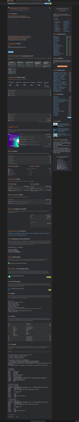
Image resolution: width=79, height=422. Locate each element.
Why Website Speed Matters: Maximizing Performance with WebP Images (63, 125)
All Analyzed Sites (34, 421)
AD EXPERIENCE (34, 0)
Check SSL (49, 277)
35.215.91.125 (55, 105)
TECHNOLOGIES (45, 0)
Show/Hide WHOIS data (59, 145)
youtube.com (66, 21)
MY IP (49, 0)
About (44, 421)
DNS (11, 316)
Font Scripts (11, 62)
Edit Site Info (10, 52)
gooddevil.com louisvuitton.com (59, 81)
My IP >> (69, 117)
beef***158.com (56, 40)
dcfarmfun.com (56, 39)
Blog (38, 421)
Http (11, 293)
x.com (56, 24)
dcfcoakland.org (56, 37)
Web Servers (20, 62)
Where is (17, 209)
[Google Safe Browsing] (8, 263)
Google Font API (13, 64)
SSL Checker (18, 269)
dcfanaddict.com (56, 52)
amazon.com (66, 24)
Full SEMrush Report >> (47, 146)
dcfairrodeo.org (56, 47)
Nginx (19, 64)
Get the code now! (62, 157)
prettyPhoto (47, 66)
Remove (57, 148)
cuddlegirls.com (56, 51)
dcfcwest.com (56, 48)
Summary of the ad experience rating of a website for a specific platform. (21, 181)
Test (50, 289)
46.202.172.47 (56, 103)
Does (19, 239)
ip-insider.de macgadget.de (59, 77)
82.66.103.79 (55, 96)
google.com (57, 21)
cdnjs (11, 70)
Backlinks (12, 151)
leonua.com (41, 233)
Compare (47, 3)
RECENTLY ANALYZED (24, 0)
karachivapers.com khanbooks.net (60, 84)
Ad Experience (14, 179)
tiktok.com (57, 25)
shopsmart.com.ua (25, 233)
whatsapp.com (67, 31)
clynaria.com (55, 36)
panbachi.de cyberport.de (58, 88)
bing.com (57, 26)
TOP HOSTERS (29, 0)
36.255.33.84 (55, 115)
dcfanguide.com (56, 49)
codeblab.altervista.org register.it (60, 73)
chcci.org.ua (47, 233)
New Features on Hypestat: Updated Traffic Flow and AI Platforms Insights (63, 130)
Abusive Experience (15, 194)
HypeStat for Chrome (63, 66)
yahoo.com (66, 28)
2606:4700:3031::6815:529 (58, 101)
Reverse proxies (29, 62)
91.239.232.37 (28, 37)
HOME (16, 0)
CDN (10, 69)
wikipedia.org (57, 29)
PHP (36, 65)
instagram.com (67, 22)
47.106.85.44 (55, 114)
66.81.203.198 (56, 104)
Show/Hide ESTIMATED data (60, 142)
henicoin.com (55, 41)
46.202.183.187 (56, 108)
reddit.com (66, 25)
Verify (14, 281)
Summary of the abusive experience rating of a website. (18, 196)
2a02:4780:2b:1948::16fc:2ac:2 (59, 99)
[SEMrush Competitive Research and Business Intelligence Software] (13, 127)
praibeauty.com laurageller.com (59, 75)
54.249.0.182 (55, 97)
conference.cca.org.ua (12, 235)
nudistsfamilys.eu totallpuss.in (59, 79)
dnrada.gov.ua (11, 233)
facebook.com (58, 22)
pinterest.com (58, 31)
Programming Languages (38, 63)
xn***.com (55, 43)
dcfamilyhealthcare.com (58, 45)
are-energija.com (18, 233)
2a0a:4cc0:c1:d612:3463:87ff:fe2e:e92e (61, 100)
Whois (12, 344)
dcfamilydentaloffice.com (58, 53)
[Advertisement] (29, 26)
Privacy (41, 421)
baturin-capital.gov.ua (34, 233)
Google (14, 257)
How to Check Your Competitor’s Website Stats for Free (64, 135)
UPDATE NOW (62, 10)
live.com (65, 29)
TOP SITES (19, 0)
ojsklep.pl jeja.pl (56, 80)
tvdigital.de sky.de (57, 85)
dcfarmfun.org (56, 44)
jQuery (46, 65)
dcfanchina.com (56, 55)
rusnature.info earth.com (58, 76)
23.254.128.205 (56, 109)
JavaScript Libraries (46, 63)
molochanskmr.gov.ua (22, 235)
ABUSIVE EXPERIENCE (40, 0)
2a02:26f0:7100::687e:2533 (58, 111)
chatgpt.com (57, 28)
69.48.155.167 (55, 112)
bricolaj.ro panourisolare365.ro (59, 87)
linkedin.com (66, 26)
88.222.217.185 (56, 107)
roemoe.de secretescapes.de (59, 83)
